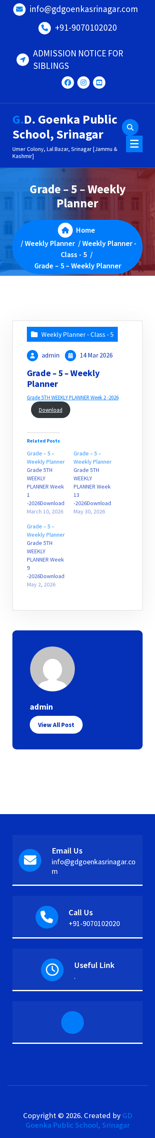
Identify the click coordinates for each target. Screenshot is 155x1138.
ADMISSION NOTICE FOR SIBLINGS (78, 59)
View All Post (56, 725)
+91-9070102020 (86, 27)
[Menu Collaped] (134, 144)
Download (50, 409)
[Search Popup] (130, 127)
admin (51, 355)
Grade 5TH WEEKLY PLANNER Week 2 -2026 (73, 397)
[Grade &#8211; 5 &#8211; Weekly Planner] (50, 482)
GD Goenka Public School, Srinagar (79, 1120)
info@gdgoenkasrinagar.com (84, 9)
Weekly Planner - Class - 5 (77, 334)
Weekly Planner (50, 243)
